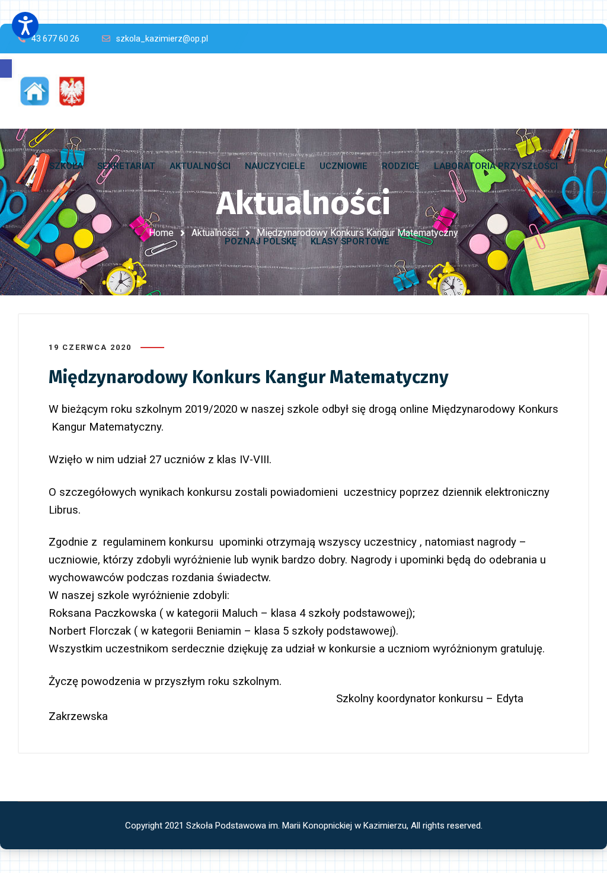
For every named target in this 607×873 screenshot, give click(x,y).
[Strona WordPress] (58, 91)
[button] (6, 68)
